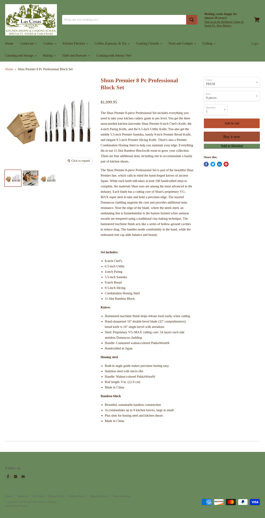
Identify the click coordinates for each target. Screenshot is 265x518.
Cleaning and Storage (19, 55)
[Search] (191, 19)
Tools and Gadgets (181, 43)
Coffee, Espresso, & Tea (111, 43)
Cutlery (48, 43)
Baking (48, 55)
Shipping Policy (99, 496)
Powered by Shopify (16, 505)
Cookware (27, 43)
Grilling (207, 43)
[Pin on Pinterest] (226, 164)
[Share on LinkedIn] (219, 164)
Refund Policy (77, 496)
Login (255, 43)
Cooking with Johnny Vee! (113, 55)
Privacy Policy (56, 496)
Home (9, 43)
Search (9, 496)
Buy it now (231, 137)
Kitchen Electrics (74, 43)
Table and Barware (75, 55)
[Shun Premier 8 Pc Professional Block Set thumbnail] (13, 178)
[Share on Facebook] (206, 164)
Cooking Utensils (148, 43)
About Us (22, 496)
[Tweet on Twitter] (212, 164)
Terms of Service (122, 496)
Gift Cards (38, 496)
